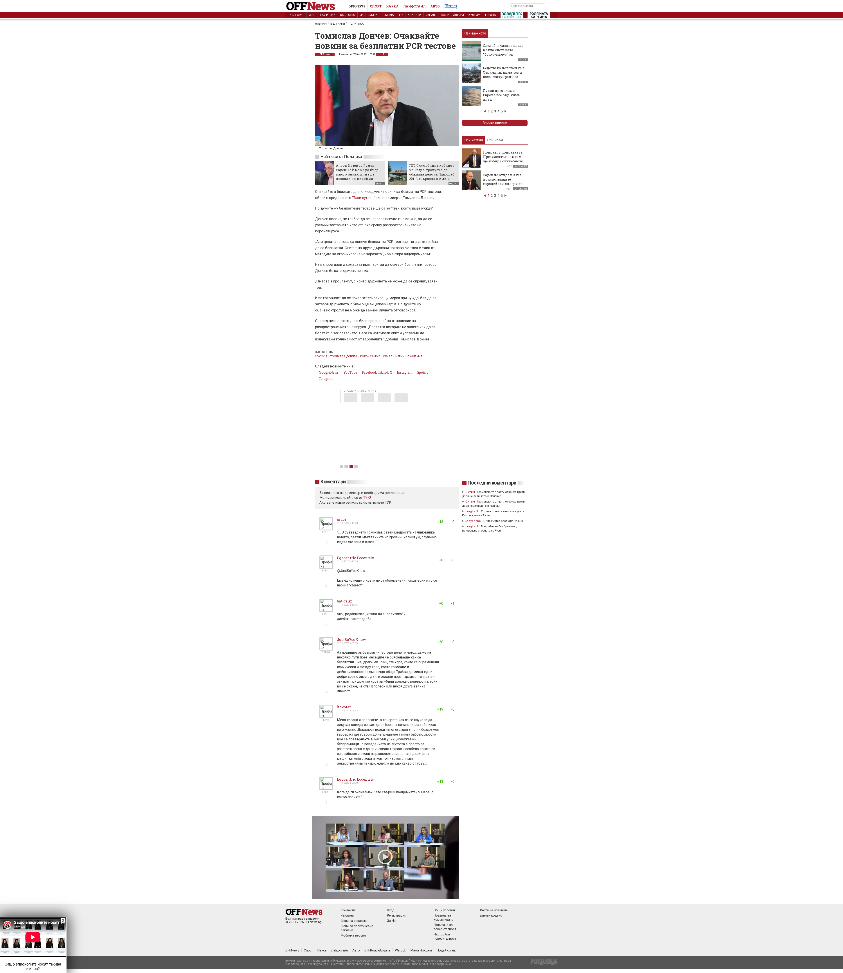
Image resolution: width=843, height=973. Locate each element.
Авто (435, 6)
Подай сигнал (446, 950)
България (297, 14)
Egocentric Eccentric (355, 557)
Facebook (369, 372)
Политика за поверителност (445, 927)
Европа (490, 14)
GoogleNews (328, 372)
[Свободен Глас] (511, 16)
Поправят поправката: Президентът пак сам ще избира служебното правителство (503, 159)
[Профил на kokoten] (326, 716)
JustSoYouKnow (351, 639)
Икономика (369, 14)
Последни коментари (492, 483)
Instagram (404, 372)
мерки (400, 356)
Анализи (414, 14)
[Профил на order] (326, 528)
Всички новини (495, 123)
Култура (474, 14)
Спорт (376, 6)
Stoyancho (473, 521)
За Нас (392, 921)
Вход (390, 910)
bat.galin (345, 601)
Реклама (347, 915)
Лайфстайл (414, 6)
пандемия (415, 356)
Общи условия (445, 910)
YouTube (349, 372)
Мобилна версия (353, 935)
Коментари (333, 482)
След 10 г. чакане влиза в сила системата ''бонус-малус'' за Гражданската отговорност (503, 54)
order (341, 519)
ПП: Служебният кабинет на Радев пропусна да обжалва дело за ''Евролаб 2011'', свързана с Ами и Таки (431, 174)
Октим (470, 492)
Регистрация (396, 915)
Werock (400, 950)
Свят (312, 14)
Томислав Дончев (343, 356)
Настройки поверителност (445, 936)
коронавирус (370, 356)
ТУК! (389, 502)
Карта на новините (494, 910)
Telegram (325, 378)
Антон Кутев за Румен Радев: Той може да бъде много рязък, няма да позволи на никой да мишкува (357, 174)
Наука (392, 6)
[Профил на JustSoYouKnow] (326, 649)
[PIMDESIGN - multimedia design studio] (542, 963)
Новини (321, 23)
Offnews (356, 6)
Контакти (348, 910)
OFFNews (324, 54)
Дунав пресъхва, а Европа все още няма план (501, 94)
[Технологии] (451, 7)
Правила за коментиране (443, 917)
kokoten (344, 707)
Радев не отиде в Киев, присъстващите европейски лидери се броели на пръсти (502, 181)
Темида (388, 14)
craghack (472, 511)
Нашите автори (452, 14)
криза (387, 356)
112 (400, 14)
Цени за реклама (354, 921)
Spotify (422, 372)
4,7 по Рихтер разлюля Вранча (503, 521)
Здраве (431, 14)
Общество (347, 14)
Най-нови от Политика (341, 156)
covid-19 (321, 356)
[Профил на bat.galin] (326, 610)
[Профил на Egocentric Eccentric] (326, 567)
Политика (327, 14)
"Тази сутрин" (363, 197)
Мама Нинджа (421, 950)
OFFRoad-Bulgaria (377, 950)
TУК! (367, 498)
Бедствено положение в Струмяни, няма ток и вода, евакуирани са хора (503, 74)
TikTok (383, 372)
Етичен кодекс (491, 915)
